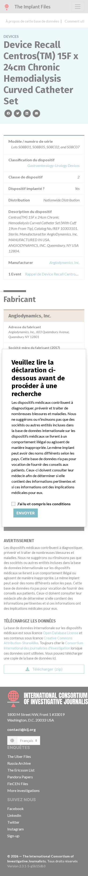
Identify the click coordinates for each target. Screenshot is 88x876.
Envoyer (25, 513)
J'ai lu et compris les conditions (44, 504)
